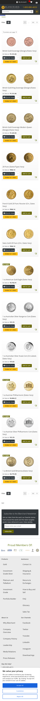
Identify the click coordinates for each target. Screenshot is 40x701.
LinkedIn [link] (26, 642)
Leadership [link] (7, 645)
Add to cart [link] (27, 58)
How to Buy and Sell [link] (29, 590)
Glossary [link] (26, 605)
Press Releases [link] (9, 658)
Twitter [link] (25, 629)
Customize (20, 691)
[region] (20, 684)
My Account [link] (22, 2)
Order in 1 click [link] (10, 62)
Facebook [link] (26, 623)
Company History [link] (10, 638)
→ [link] (37, 22)
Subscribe (8, 531)
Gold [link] (5, 564)
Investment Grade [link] (7, 590)
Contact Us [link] (27, 564)
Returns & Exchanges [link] (27, 581)
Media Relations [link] (9, 651)
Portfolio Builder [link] (9, 599)
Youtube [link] (26, 636)
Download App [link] (28, 655)
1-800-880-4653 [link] (30, 7)
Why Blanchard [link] (9, 623)
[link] (31, 2)
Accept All (20, 685)
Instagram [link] (27, 649)
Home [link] (4, 17)
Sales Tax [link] (26, 612)
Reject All (20, 697)
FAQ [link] (24, 599)
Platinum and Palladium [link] (8, 581)
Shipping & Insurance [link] (27, 572)
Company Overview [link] (7, 630)
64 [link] (33, 22)
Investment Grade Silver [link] (8, 572)
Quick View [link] (10, 58)
